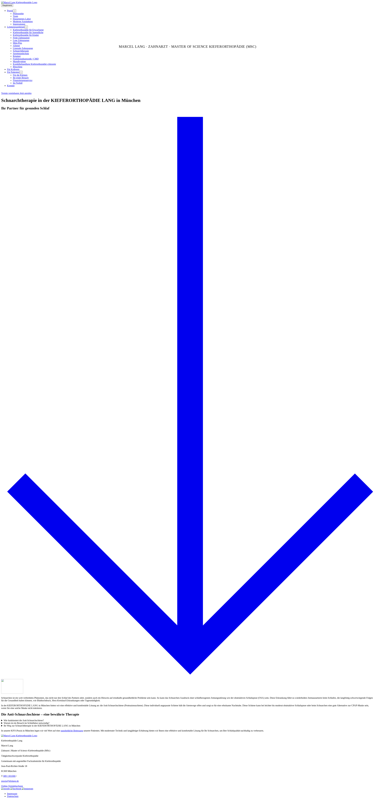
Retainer (17, 56)
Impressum (12, 793)
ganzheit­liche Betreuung (72, 730)
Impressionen (19, 24)
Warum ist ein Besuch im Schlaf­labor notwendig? (26, 723)
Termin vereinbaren (10, 93)
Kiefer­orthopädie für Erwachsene (28, 30)
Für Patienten (13, 72)
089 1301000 (9, 776)
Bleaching (17, 66)
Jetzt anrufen (25, 93)
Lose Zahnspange (21, 40)
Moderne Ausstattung (23, 21)
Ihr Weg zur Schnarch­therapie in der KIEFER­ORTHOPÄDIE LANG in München (42, 725)
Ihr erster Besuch (21, 77)
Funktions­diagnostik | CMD (26, 59)
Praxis (10, 10)
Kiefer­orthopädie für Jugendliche (28, 32)
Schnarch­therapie (21, 51)
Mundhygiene (19, 61)
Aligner (16, 45)
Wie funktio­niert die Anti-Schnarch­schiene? (24, 720)
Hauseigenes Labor (22, 19)
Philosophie (18, 13)
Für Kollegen (13, 69)
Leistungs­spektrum (15, 27)
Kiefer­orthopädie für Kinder (26, 35)
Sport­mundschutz (21, 53)
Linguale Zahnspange (23, 48)
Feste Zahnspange (21, 37)
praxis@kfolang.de (10, 781)
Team (15, 16)
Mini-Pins (17, 43)
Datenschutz (12, 796)
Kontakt (11, 85)
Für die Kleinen (20, 75)
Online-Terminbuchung (12, 786)
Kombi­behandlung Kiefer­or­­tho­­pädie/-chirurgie (34, 64)
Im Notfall (17, 83)
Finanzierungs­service (22, 80)
